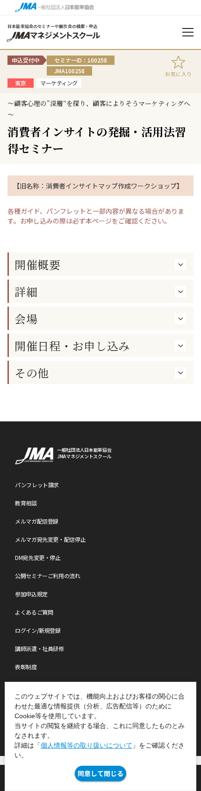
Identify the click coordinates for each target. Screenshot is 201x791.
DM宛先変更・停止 (38, 557)
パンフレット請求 (37, 485)
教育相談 (26, 503)
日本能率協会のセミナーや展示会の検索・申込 (52, 26)
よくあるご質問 (34, 612)
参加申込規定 (31, 594)
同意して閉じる (100, 773)
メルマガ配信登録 (36, 521)
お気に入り (178, 73)
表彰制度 (26, 667)
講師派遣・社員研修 (39, 648)
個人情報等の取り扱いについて (86, 745)
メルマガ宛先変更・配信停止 (50, 539)
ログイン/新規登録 (38, 630)
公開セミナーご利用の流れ (47, 576)
